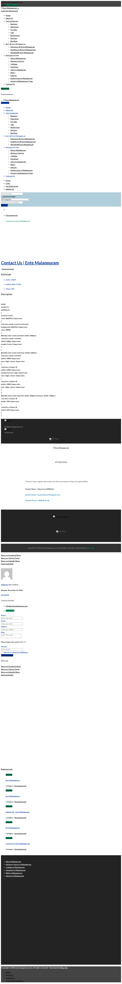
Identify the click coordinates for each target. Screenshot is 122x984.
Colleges (13, 64)
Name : (3, 615)
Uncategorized (12, 215)
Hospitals (14, 67)
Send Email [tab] (10, 611)
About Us (9, 18)
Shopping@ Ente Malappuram (22, 53)
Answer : (4, 647)
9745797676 (9, 433)
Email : (3, 621)
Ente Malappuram (13, 780)
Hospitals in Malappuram (15, 870)
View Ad (9, 775)
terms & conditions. (20, 652)
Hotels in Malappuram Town (21, 81)
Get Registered (12, 5)
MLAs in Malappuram (14, 873)
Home (8, 15)
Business (13, 24)
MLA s (12, 73)
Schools (13, 76)
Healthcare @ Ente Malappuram (23, 50)
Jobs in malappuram (18, 70)
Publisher (4, 585)
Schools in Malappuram (15, 876)
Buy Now (13, 41)
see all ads (5, 595)
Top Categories (12, 21)
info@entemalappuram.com (17, 606)
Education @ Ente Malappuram (22, 47)
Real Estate (15, 35)
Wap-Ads (90, 548)
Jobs (12, 33)
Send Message (7, 655)
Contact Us (10, 84)
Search (4, 205)
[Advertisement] (61, 241)
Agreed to (16, 652)
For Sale (13, 30)
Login (3, 5)
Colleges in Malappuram (15, 867)
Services (13, 38)
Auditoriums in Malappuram (21, 78)
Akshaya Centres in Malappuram (18, 864)
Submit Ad (5, 89)
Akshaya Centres (17, 61)
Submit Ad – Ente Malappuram (18, 812)
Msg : (3, 632)
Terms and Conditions (14, 981)
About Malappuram (18, 58)
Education (14, 27)
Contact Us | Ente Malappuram (30, 262)
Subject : (4, 627)
